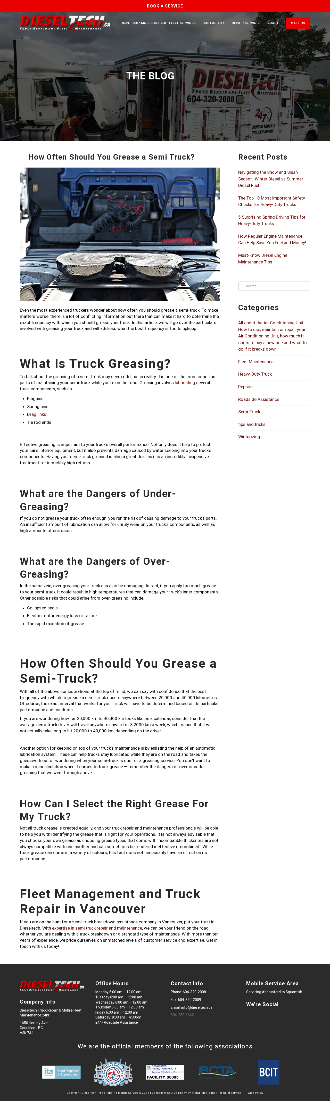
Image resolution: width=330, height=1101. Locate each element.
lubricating (185, 382)
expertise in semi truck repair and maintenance (97, 928)
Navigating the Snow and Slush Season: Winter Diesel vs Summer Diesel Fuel (270, 179)
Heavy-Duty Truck (255, 374)
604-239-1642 (182, 1015)
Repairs (245, 386)
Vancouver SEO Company (169, 1092)
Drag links (36, 414)
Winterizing (249, 436)
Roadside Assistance (258, 399)
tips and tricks (252, 424)
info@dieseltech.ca (196, 1007)
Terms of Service (229, 1092)
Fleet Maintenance (256, 361)
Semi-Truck (249, 411)
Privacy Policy (253, 1092)
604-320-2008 (194, 992)
